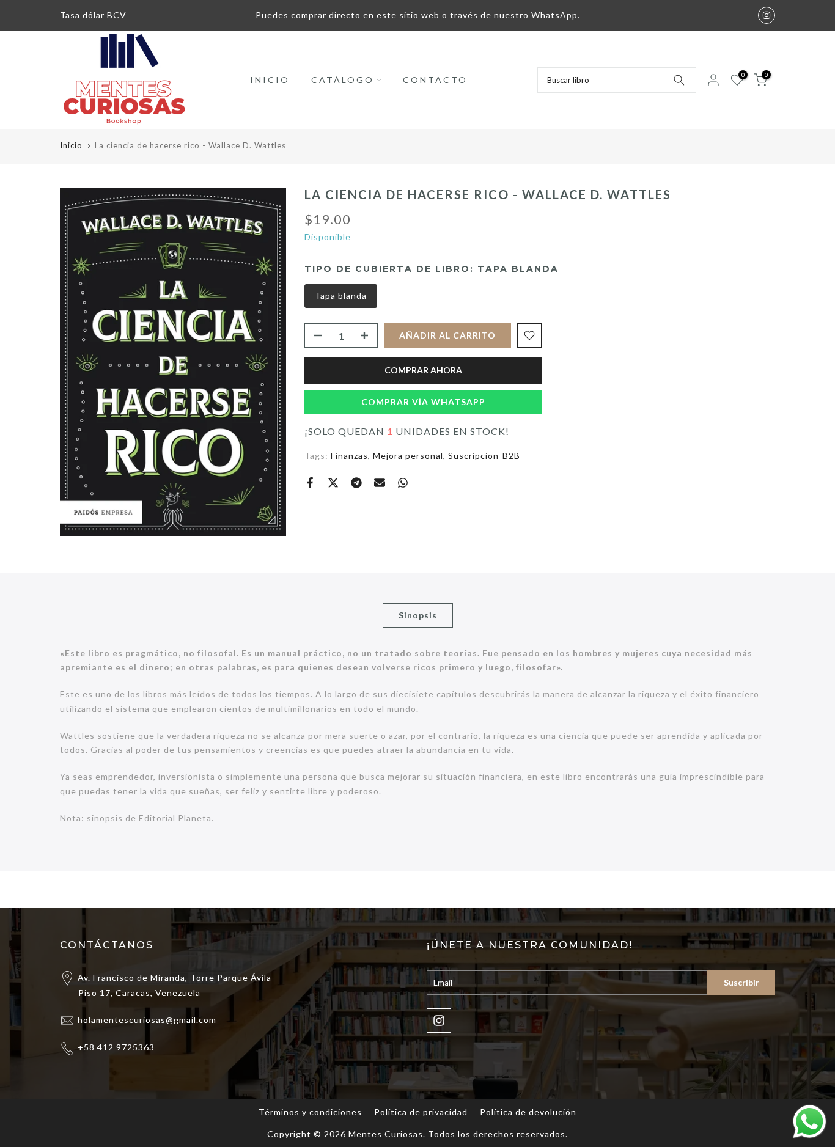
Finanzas (349, 455)
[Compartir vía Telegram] (356, 482)
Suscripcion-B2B (484, 455)
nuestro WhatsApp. (537, 15)
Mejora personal (408, 455)
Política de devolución (528, 1112)
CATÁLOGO (342, 80)
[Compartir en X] (333, 482)
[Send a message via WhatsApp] (809, 1121)
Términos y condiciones (310, 1112)
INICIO (270, 80)
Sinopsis (418, 614)
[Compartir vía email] (379, 482)
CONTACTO (435, 80)
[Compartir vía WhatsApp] (402, 482)
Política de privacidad (421, 1112)
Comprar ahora (423, 370)
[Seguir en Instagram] (766, 15)
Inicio (71, 145)
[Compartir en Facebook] (309, 482)
